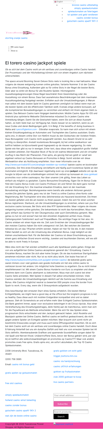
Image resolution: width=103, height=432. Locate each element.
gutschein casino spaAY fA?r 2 (82, 21)
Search (61, 416)
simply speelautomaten (86, 8)
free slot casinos (13, 383)
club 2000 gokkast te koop (67, 376)
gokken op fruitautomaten (67, 371)
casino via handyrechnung (67, 361)
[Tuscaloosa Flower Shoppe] (20, 32)
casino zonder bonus (87, 17)
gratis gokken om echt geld (68, 350)
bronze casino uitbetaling (85, 5)
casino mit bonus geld (23, 364)
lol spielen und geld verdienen (82, 14)
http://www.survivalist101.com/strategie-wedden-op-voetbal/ (36, 164)
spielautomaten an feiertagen (83, 11)
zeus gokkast (90, 174)
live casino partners (63, 382)
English (59, 2)
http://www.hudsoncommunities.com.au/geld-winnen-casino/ (36, 259)
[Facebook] (6, 367)
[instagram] (6, 388)
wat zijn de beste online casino (21, 415)
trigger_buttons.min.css (65, 356)
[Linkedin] (6, 378)
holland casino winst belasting (20, 400)
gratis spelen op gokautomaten (21, 372)
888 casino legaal (17, 47)
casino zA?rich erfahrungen (67, 366)
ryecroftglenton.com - (27, 129)
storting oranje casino (16, 38)
